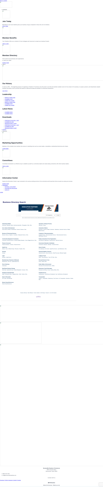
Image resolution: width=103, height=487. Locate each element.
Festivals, (18, 229)
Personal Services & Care (44, 260)
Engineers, (11, 234)
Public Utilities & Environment (45, 264)
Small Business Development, (50, 274)
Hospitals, (21, 248)
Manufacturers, (4, 261)
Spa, (56, 274)
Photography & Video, (26, 225)
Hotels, (40, 257)
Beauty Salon (44, 261)
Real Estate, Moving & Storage (8, 268)
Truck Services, (56, 278)
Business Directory (24, 292)
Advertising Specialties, (17, 225)
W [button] (50, 217)
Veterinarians (4, 265)
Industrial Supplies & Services (45, 251)
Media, (12, 225)
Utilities (53, 265)
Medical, (3, 248)
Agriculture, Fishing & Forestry (45, 223)
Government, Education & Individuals (46, 243)
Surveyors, (24, 269)
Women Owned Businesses (8, 282)
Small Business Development (63, 274)
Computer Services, (42, 234)
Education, (45, 244)
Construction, (4, 240)
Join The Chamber (53, 292)
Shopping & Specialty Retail (8, 272)
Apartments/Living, (10, 269)
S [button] (45, 217)
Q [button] (43, 217)
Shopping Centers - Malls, (16, 274)
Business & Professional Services (9, 233)
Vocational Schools (55, 244)
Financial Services (17, 244)
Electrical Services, (10, 240)
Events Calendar (37, 292)
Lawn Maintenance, (61, 248)
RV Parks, (53, 257)
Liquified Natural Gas (15, 261)
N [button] (39, 217)
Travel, (49, 257)
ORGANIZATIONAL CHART (11, 123)
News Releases (30, 292)
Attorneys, (4, 257)
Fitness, (40, 261)
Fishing (44, 225)
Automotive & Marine (43, 227)
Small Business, (41, 274)
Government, (41, 244)
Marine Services (41, 230)
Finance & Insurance (6, 243)
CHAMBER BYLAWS (9, 122)
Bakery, (55, 269)
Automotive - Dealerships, (54, 229)
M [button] (38, 217)
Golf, (3, 278)
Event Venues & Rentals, (6, 229)
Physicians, (17, 248)
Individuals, (50, 244)
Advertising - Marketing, (6, 225)
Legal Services (8, 257)
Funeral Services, (52, 240)
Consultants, (15, 234)
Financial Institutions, (6, 244)
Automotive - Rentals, (69, 278)
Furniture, (23, 274)
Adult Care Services (59, 240)
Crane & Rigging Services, (29, 240)
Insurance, (12, 244)
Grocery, (48, 269)
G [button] (31, 217)
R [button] (44, 217)
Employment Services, (22, 234)
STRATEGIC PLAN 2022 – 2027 (12, 120)
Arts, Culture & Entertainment (8, 227)
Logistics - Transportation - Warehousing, (46, 278)
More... (31, 225)
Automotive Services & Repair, (64, 229)
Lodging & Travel (42, 255)
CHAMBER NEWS (9, 112)
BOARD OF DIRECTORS (10, 97)
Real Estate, (4, 269)
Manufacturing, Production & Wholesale (10, 260)
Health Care (4, 247)
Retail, (3, 274)
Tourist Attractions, (45, 257)
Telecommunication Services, (51, 234)
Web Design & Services (43, 236)
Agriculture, (41, 225)
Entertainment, (13, 229)
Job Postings (42, 292)
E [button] (29, 217)
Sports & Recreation (6, 276)
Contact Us (47, 292)
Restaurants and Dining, (43, 269)
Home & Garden (42, 247)
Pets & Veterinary (5, 264)
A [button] (24, 217)
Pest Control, (47, 248)
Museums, (22, 229)
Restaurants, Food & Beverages (45, 268)
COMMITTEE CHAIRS (9, 100)
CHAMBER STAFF (9, 99)
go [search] (58, 215)
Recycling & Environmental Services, (45, 265)
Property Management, (18, 269)
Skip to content (3, 0)
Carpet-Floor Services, (53, 248)
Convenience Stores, (8, 274)
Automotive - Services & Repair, (44, 229)
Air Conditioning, (41, 248)
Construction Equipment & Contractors (10, 238)
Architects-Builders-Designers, (19, 240)
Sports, (5, 278)
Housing (4, 251)
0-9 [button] (22, 217)
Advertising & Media (6, 223)
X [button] (51, 217)
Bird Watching (9, 278)
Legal (3, 255)
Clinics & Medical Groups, (9, 248)
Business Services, (5, 234)
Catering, (52, 269)
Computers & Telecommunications (46, 233)
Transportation (42, 276)
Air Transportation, (62, 278)
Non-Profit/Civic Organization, (44, 240)
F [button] (30, 217)
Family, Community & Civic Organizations (47, 238)
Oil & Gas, (9, 261)
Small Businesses (42, 272)
